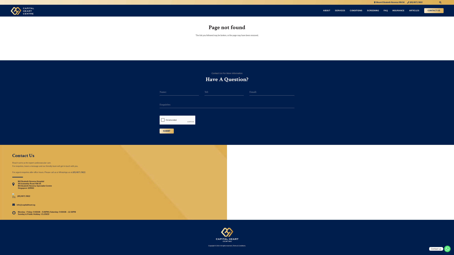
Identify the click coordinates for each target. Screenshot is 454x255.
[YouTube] (436, 2)
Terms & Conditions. (239, 246)
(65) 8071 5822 (79, 172)
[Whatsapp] (447, 249)
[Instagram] (431, 2)
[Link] (22, 10)
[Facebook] (427, 2)
